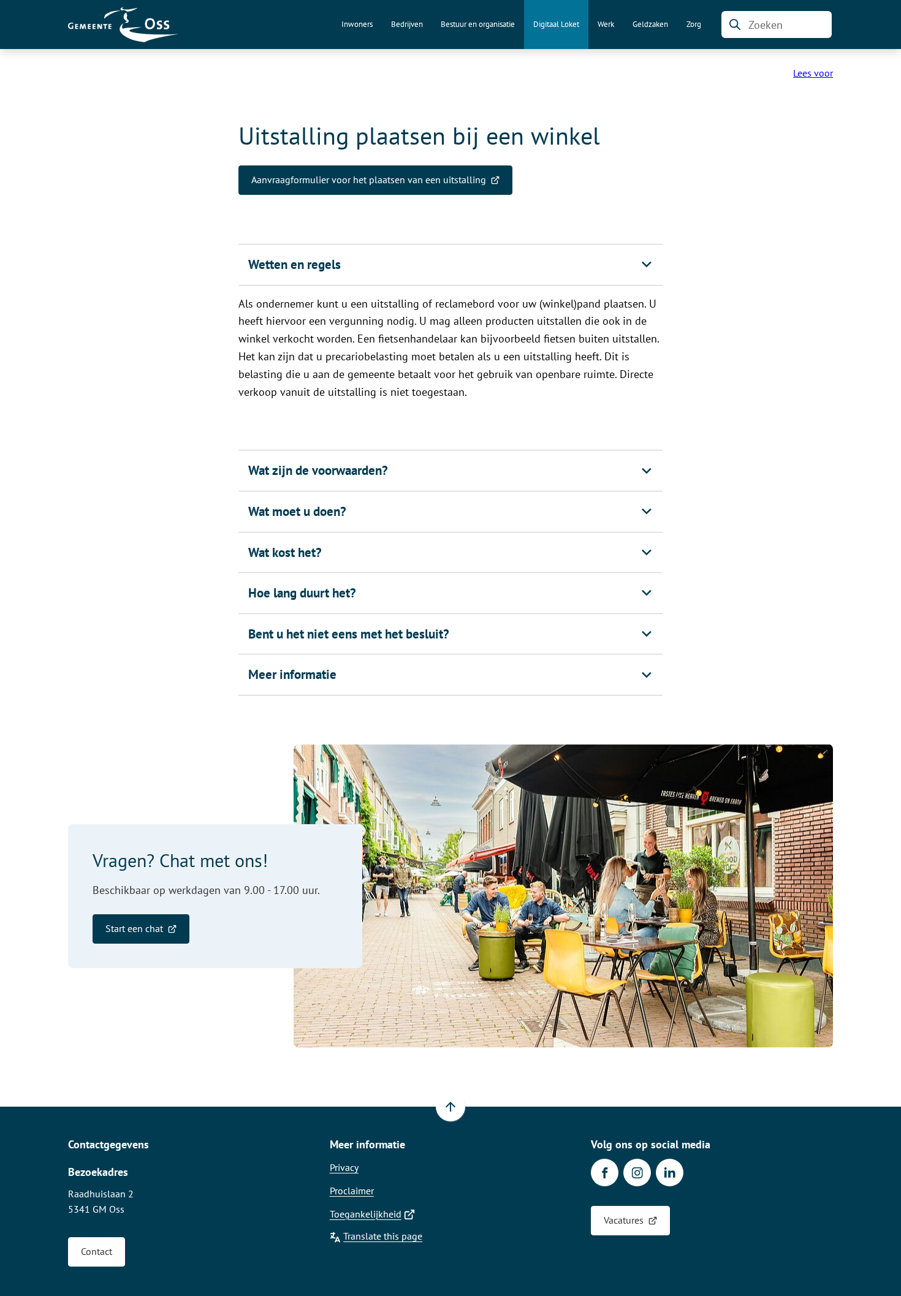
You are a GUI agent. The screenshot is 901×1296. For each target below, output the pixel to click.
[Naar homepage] (123, 24)
